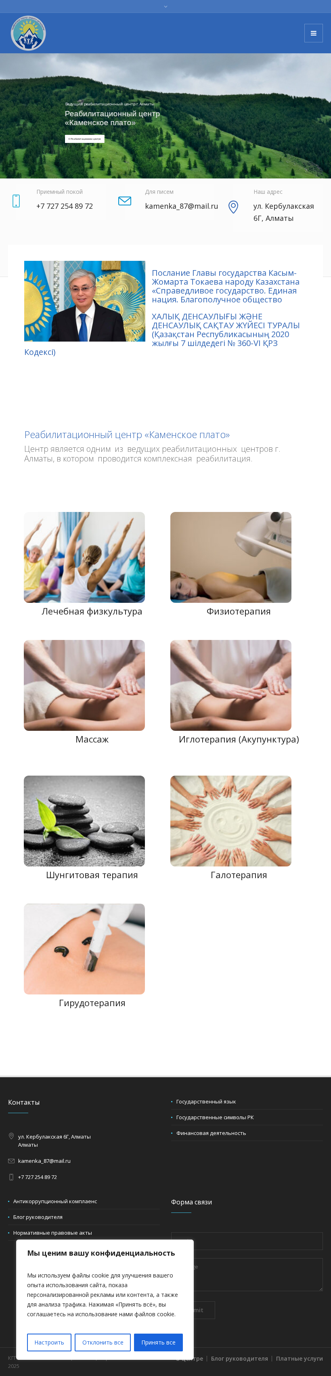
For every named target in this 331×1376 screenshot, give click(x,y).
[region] (105, 1300)
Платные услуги (299, 1358)
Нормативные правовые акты (52, 1232)
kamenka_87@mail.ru (44, 1160)
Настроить (49, 1342)
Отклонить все (103, 1342)
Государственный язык (206, 1101)
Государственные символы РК (215, 1117)
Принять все (158, 1342)
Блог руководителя (38, 1217)
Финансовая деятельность (211, 1133)
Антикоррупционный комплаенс (55, 1201)
